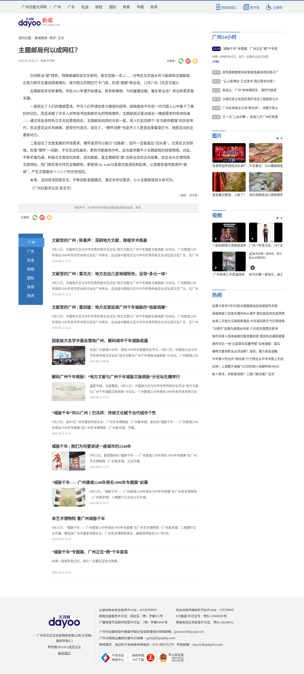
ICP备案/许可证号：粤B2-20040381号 (201, 616)
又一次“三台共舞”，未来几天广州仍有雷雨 (250, 117)
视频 (217, 215)
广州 (57, 7)
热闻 (217, 295)
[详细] (215, 61)
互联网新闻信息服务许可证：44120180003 (128, 610)
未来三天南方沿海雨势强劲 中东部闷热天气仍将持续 (248, 321)
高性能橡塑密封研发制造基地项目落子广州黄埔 (250, 73)
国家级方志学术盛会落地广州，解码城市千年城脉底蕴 (100, 341)
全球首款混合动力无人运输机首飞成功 (238, 195)
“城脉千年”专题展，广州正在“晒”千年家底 (90, 552)
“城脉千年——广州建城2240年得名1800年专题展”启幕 (100, 482)
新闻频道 (41, 38)
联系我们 (64, 653)
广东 (71, 7)
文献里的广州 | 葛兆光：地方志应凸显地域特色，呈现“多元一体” (109, 274)
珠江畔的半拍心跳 (229, 245)
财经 (98, 7)
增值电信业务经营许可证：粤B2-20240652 (204, 622)
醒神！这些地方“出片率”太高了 (270, 274)
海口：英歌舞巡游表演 (265, 166)
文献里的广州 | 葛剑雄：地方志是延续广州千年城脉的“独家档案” (109, 307)
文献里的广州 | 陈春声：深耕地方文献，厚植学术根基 (99, 240)
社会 (85, 7)
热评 (154, 7)
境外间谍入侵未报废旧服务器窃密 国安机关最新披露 (248, 336)
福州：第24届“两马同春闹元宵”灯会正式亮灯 (243, 166)
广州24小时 (224, 37)
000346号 (177, 660)
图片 (217, 136)
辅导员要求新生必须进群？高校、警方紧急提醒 (245, 351)
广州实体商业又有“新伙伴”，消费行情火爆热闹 (250, 108)
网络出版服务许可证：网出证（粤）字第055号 (131, 616)
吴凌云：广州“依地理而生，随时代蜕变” (250, 90)
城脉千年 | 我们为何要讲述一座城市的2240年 (91, 446)
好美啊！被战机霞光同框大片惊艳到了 (275, 195)
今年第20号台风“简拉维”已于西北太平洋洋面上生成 (247, 359)
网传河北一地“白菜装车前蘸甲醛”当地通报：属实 (246, 343)
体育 (126, 7)
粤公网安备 (176, 655)
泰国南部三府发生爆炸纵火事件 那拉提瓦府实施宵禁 (248, 313)
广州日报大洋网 (34, 7)
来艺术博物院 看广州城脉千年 (78, 518)
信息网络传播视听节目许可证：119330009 (204, 610)
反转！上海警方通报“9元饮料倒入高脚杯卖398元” (246, 366)
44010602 (177, 658)
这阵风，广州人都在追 (265, 245)
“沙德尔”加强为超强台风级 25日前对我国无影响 (245, 328)
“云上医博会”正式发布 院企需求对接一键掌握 (249, 82)
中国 (140, 7)
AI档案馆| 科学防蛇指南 (229, 274)
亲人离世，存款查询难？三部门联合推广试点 (243, 374)
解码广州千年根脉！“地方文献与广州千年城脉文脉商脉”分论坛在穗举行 (116, 377)
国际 (112, 7)
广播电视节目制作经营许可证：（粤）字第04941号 (133, 622)
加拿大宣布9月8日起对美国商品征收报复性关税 (245, 306)
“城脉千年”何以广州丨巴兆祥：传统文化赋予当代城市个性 (104, 413)
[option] (245, 172)
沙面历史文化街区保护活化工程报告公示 (250, 99)
